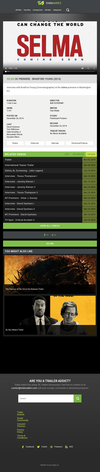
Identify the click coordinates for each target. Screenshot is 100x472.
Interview (55, 143)
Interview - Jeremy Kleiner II (20, 187)
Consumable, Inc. (52, 465)
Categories (57, 10)
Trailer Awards (20, 413)
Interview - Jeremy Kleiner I (20, 181)
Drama (15, 143)
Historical (35, 143)
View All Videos (50, 225)
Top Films (27, 10)
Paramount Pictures (80, 143)
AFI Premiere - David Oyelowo (21, 214)
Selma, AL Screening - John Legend (24, 170)
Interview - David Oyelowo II (20, 209)
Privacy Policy (20, 431)
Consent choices (21, 425)
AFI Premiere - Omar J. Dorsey (21, 198)
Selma (11, 78)
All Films (18, 10)
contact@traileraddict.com (24, 388)
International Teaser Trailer (19, 165)
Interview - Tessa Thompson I (21, 176)
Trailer (8, 159)
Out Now (48, 10)
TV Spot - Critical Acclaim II (20, 220)
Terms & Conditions (22, 436)
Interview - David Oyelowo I (19, 203)
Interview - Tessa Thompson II (21, 192)
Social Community (22, 419)
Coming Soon (38, 10)
